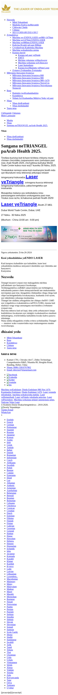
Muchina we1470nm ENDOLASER (28, 40)
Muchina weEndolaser (11, 389)
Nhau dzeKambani (20, 103)
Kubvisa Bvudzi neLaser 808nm (26, 45)
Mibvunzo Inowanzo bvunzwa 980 (28, 78)
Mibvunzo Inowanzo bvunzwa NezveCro (30, 83)
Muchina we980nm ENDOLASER (28, 42)
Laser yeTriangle (19, 179)
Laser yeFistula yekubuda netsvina (30, 397)
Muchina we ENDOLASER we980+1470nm (32, 37)
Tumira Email (7, 410)
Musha (10, 120)
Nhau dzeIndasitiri (20, 106)
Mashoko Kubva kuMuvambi (25, 25)
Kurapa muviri (18, 52)
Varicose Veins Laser (10, 402)
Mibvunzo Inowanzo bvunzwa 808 (28, 75)
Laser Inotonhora (25, 65)
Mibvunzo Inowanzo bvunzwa (20, 73)
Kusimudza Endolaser (11, 392)
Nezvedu (11, 20)
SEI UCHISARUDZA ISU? (25, 32)
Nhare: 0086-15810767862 (19, 367)
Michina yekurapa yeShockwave (32, 60)
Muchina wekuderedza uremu (25, 50)
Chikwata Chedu (19, 27)
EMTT (21, 57)
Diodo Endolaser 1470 (32, 392)
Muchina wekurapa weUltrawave (33, 63)
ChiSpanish (6, 113)
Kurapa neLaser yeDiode (29, 55)
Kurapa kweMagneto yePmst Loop (33, 68)
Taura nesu (11, 108)
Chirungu (16, 113)
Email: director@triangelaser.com (21, 370)
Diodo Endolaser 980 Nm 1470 (36, 389)
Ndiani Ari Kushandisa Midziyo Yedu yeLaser (32, 98)
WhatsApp (6, 412)
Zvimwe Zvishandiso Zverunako (27, 70)
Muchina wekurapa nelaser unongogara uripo (34, 400)
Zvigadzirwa (12, 35)
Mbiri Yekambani (20, 22)
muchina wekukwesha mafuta (25, 394)
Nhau (9, 100)
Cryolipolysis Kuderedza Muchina (27, 47)
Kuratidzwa (17, 95)
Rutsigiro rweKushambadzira (25, 93)
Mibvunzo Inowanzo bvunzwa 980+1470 (30, 80)
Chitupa (15, 30)
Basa (9, 90)
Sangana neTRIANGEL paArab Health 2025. (27, 125)
